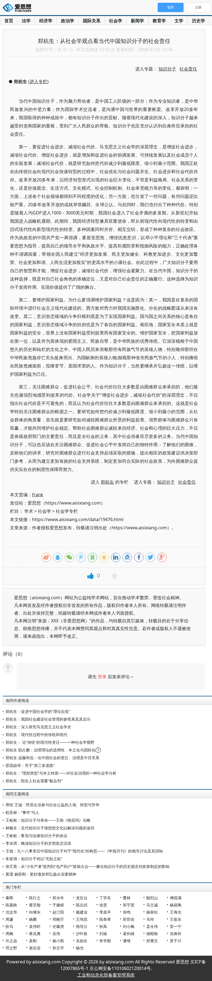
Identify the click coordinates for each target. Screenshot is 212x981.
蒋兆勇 (35, 933)
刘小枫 (128, 926)
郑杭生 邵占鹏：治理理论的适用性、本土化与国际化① (53, 750)
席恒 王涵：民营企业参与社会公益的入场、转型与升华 (52, 804)
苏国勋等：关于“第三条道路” (30, 765)
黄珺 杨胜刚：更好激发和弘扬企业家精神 (41, 874)
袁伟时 (35, 926)
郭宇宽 (128, 905)
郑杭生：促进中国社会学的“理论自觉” (38, 711)
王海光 (175, 912)
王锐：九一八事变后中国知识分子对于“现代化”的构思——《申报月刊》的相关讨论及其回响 (84, 851)
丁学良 (105, 897)
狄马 (9, 926)
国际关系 (91, 21)
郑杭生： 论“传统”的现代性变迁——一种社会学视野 (50, 742)
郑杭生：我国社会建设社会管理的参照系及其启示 (48, 719)
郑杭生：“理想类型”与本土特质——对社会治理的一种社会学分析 (61, 773)
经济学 (45, 21)
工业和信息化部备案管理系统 (106, 975)
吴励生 (82, 940)
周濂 (9, 919)
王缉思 (82, 919)
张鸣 (127, 912)
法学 (26, 21)
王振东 (175, 919)
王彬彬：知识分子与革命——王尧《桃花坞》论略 (48, 820)
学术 (28, 511)
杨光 (80, 947)
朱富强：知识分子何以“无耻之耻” (34, 858)
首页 (8, 21)
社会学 (115, 21)
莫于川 (175, 940)
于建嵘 (58, 905)
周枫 (9, 933)
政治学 (67, 21)
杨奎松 (152, 912)
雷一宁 (175, 926)
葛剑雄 (128, 933)
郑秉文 (152, 940)
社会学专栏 (67, 511)
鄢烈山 (152, 897)
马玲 (150, 919)
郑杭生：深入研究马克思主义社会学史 (38, 726)
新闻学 (137, 21)
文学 (178, 21)
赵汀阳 (58, 912)
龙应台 (82, 897)
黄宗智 (35, 905)
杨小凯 (58, 940)
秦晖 (9, 897)
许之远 (11, 940)
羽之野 (11, 947)
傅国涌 (175, 897)
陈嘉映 (11, 905)
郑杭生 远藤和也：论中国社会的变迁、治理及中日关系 (52, 757)
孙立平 (58, 947)
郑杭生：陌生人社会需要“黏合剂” (34, 780)
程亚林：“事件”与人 (22, 812)
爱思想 (19, 8)
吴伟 (56, 933)
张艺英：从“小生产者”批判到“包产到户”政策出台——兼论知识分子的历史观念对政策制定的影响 (87, 866)
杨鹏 (33, 919)
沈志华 (11, 912)
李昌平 (105, 912)
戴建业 (82, 912)
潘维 (127, 940)
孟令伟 (152, 926)
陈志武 (82, 905)
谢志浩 (35, 947)
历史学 (198, 21)
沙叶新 (82, 933)
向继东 (35, 912)
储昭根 (152, 933)
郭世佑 (128, 919)
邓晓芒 (58, 919)
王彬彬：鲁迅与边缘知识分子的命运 (36, 835)
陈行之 (35, 897)
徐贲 (103, 905)
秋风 (103, 926)
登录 (102, 677)
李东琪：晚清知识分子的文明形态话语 (38, 843)
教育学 (159, 21)
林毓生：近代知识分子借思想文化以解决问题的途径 (50, 827)
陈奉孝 (105, 919)
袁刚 (33, 940)
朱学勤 (105, 940)
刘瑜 (103, 933)
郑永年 (58, 897)
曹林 (127, 897)
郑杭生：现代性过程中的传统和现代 (36, 734)
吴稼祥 (175, 933)
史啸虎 (58, 926)
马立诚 (152, 905)
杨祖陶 (175, 905)
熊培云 (82, 926)
